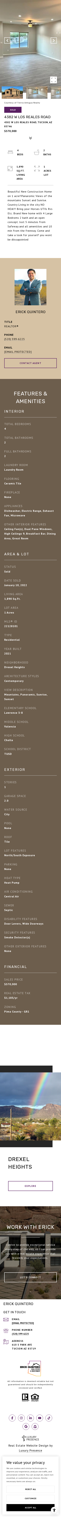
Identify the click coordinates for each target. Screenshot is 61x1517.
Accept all (30, 1507)
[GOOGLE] (26, 1426)
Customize (30, 1498)
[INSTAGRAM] (21, 1418)
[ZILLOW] (35, 1426)
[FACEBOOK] (12, 1418)
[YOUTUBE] (39, 1418)
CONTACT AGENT (31, 363)
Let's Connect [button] (30, 1277)
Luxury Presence (30, 1450)
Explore (30, 1186)
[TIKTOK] (48, 1418)
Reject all (30, 1489)
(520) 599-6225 (14, 339)
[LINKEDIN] (30, 1418)
